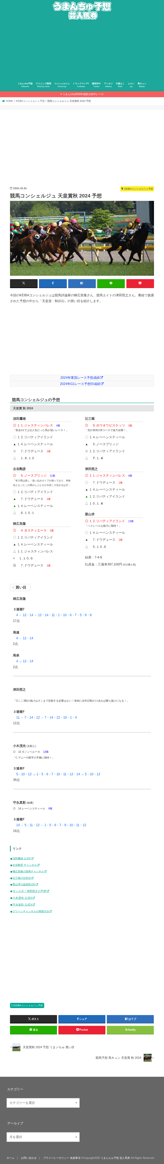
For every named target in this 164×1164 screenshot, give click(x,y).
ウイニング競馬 (43, 85)
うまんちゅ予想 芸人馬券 (115, 1157)
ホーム (10, 1157)
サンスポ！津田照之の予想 (29, 891)
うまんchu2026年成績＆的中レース (83, 94)
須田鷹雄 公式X (22, 858)
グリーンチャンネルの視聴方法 (31, 911)
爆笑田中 (96, 85)
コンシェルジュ (62, 85)
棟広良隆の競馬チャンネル (28, 871)
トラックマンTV (81, 85)
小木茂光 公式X (22, 897)
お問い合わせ (29, 1157)
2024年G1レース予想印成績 (80, 384)
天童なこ (120, 85)
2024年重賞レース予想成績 (80, 377)
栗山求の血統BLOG (24, 884)
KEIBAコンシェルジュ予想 (28, 1005)
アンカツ (108, 85)
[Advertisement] (82, 51)
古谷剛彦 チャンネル (25, 865)
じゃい (131, 85)
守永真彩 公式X (22, 904)
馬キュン (142, 85)
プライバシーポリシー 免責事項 (61, 1157)
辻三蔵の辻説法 (22, 877)
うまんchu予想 (25, 85)
